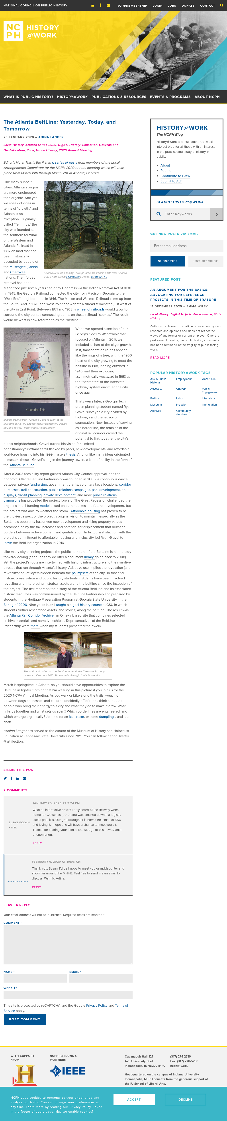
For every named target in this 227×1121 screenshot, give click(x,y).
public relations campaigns (69, 490)
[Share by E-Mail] (24, 778)
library (89, 557)
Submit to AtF (171, 181)
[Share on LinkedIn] (17, 778)
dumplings (107, 717)
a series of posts (64, 162)
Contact (207, 6)
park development (106, 490)
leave (8, 543)
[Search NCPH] (221, 5)
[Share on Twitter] (5, 778)
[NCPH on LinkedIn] (94, 5)
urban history (46, 150)
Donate (188, 6)
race (30, 150)
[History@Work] (113, 26)
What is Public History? (28, 97)
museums (156, 404)
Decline (185, 1100)
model (45, 506)
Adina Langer (51, 137)
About (165, 165)
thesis (70, 454)
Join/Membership (132, 6)
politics (154, 398)
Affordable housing (85, 511)
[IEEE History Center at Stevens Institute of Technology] (68, 1071)
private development (59, 495)
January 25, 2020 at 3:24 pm (56, 803)
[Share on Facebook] (11, 778)
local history (14, 145)
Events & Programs (170, 97)
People (165, 171)
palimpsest (80, 573)
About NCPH (207, 97)
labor (179, 398)
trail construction (34, 490)
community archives (183, 412)
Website (11, 988)
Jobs (172, 6)
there (35, 626)
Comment (13, 923)
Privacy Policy (97, 1005)
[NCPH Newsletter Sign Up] (111, 5)
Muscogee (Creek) (24, 267)
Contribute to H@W (175, 176)
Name (9, 972)
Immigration (209, 404)
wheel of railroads (90, 309)
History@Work (72, 97)
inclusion (181, 404)
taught (61, 605)
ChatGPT (182, 389)
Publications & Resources (119, 97)
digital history (69, 145)
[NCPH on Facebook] (102, 5)
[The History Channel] (25, 1078)
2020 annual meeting (75, 150)
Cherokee (17, 272)
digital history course (86, 605)
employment (184, 379)
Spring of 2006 (15, 605)
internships (208, 398)
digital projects (181, 314)
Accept (134, 1100)
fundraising (38, 484)
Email (75, 972)
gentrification (14, 150)
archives (155, 411)
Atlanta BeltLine (22, 465)
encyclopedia (202, 314)
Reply (37, 843)
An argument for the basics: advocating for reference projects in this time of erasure (183, 295)
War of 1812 (209, 379)
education (90, 145)
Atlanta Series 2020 (41, 145)
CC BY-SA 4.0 (99, 276)
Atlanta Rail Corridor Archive (32, 615)
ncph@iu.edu (179, 1066)
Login (157, 6)
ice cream (76, 717)
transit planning (30, 495)
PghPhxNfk (73, 276)
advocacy (156, 389)
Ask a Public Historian (158, 380)
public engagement (210, 390)
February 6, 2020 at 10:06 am (56, 862)
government (108, 145)
